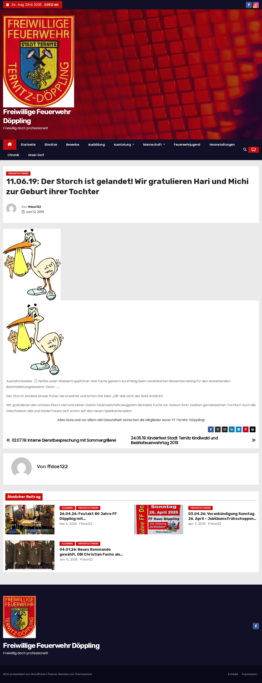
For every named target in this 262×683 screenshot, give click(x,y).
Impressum (249, 674)
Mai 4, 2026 (68, 524)
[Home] (9, 144)
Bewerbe (72, 145)
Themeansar (83, 674)
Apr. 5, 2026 (197, 524)
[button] (245, 149)
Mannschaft (153, 145)
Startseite (28, 145)
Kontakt (233, 674)
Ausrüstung (123, 145)
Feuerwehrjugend (187, 145)
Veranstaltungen (222, 145)
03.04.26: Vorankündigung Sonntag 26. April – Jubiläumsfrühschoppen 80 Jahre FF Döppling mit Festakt (221, 518)
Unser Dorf (36, 155)
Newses (63, 674)
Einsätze (51, 145)
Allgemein (67, 507)
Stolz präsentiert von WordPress (24, 674)
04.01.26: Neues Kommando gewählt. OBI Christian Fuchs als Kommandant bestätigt (90, 554)
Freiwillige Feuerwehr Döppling (51, 645)
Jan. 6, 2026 (69, 559)
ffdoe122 (34, 207)
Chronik (13, 155)
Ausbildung (96, 145)
